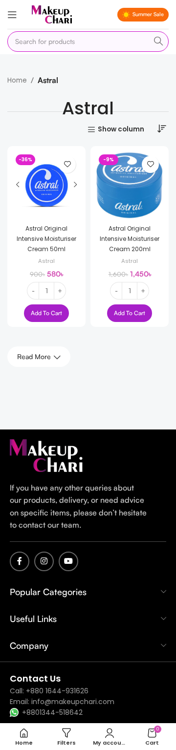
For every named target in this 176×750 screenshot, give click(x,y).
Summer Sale (148, 14)
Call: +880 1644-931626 (49, 691)
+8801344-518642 (52, 712)
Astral (46, 261)
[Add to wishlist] (67, 164)
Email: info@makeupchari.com (62, 702)
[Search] (158, 41)
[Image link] (46, 455)
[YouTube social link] (68, 561)
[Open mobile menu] (12, 14)
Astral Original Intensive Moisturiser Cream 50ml (46, 238)
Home (17, 80)
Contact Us (35, 678)
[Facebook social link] (19, 561)
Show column (121, 129)
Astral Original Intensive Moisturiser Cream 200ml (129, 238)
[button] (46, 313)
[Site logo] (52, 14)
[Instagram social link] (44, 561)
